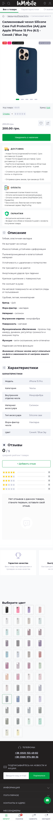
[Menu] (3, 3)
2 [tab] (22, 99)
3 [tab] (26, 99)
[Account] (49, 3)
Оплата (16, 187)
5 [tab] (35, 99)
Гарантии (17, 213)
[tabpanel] (26, 72)
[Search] (8, 3)
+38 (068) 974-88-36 (26, 757)
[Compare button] (48, 123)
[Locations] (44, 3)
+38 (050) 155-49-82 (26, 753)
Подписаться (39, 776)
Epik (48, 108)
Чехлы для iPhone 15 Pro (18, 16)
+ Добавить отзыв (26, 463)
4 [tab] (31, 99)
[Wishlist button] (41, 123)
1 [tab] (17, 99)
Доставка (17, 149)
